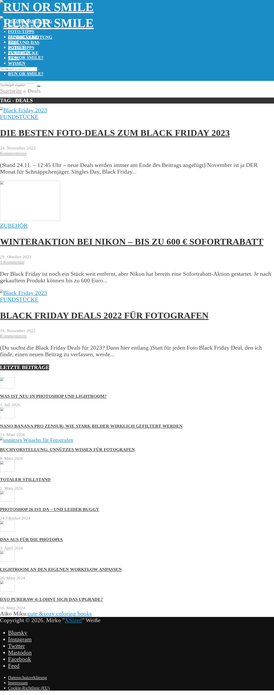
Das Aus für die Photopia (31, 539)
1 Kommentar (12, 262)
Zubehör (19, 68)
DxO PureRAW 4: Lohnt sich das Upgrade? (51, 599)
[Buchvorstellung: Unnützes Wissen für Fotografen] (36, 440)
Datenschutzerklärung (27, 677)
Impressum (18, 682)
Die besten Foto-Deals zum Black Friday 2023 (115, 133)
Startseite (11, 91)
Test (13, 57)
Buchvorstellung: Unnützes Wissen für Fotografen (67, 449)
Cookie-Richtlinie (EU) (29, 687)
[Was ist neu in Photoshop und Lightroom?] (7, 387)
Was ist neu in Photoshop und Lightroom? (53, 396)
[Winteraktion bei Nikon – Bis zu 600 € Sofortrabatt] (30, 219)
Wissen (16, 63)
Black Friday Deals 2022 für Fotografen (104, 315)
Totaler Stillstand (25, 479)
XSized (73, 620)
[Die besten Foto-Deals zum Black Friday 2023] (23, 110)
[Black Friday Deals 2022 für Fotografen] (23, 293)
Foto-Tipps (21, 31)
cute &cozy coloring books (60, 613)
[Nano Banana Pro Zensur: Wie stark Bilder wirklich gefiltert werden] (7, 416)
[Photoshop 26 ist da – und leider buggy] (7, 500)
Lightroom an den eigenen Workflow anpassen (61, 569)
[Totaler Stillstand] (7, 470)
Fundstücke (23, 52)
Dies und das (23, 42)
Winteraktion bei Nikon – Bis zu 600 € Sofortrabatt (131, 242)
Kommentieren (13, 153)
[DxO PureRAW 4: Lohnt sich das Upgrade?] (7, 590)
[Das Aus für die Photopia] (7, 530)
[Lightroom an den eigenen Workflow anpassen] (7, 560)
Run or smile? (25, 57)
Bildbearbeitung (30, 37)
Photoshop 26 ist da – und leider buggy (49, 509)
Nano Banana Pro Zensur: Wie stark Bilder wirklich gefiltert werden (91, 425)
